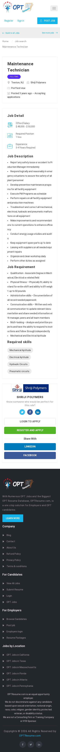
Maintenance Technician (15, 46)
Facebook (30, 455)
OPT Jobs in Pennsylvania (20, 686)
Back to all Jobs (12, 33)
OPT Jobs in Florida (16, 673)
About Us (11, 547)
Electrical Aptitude (19, 357)
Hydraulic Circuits (19, 364)
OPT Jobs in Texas (16, 661)
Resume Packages (16, 637)
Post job (11, 625)
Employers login (15, 631)
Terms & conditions (17, 566)
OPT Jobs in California (18, 655)
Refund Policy (14, 554)
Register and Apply (30, 430)
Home (5, 41)
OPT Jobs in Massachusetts (21, 667)
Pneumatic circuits (19, 371)
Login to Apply (30, 421)
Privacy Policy (14, 560)
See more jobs (48, 33)
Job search (20, 41)
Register (8, 20)
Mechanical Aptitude (20, 350)
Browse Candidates (17, 619)
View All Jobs (13, 583)
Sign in (20, 20)
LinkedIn (30, 446)
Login (9, 596)
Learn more (13, 518)
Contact (11, 541)
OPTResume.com (30, 735)
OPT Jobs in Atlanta (17, 679)
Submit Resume (15, 589)
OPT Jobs (12, 602)
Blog (9, 535)
